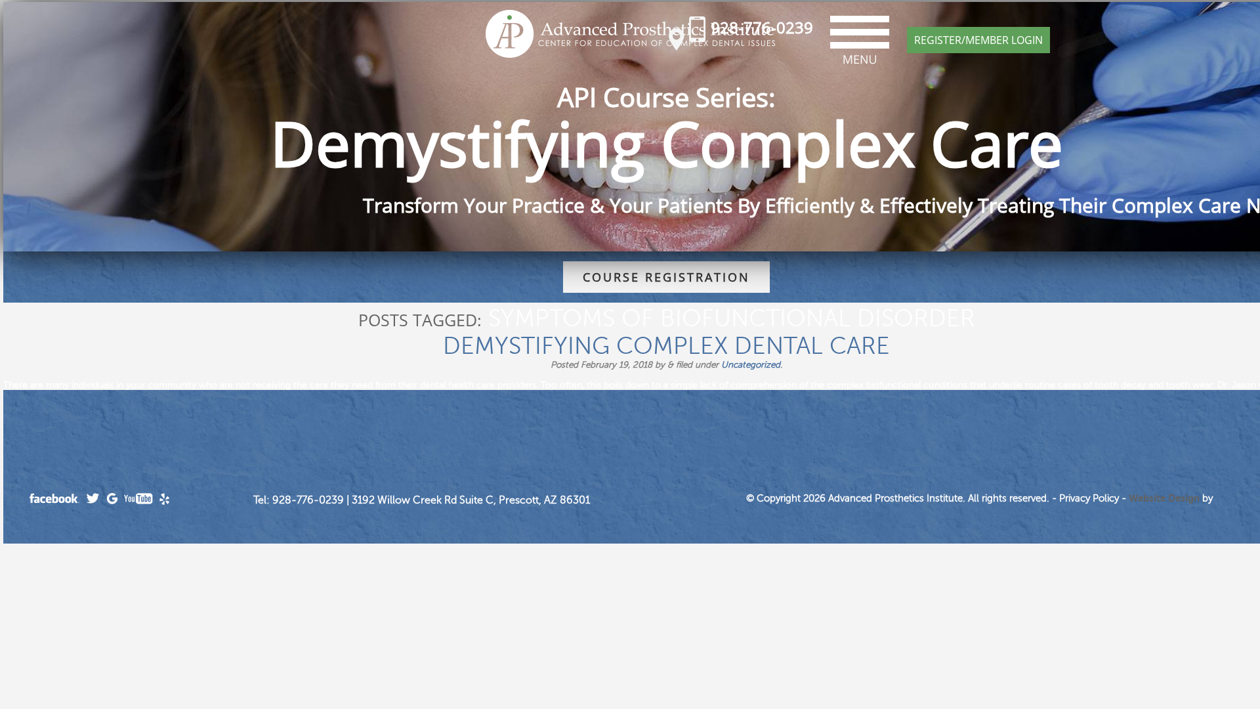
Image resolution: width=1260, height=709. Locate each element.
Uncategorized (750, 365)
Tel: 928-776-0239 (298, 500)
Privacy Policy (1089, 498)
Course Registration (666, 277)
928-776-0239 (762, 27)
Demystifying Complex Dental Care (666, 346)
